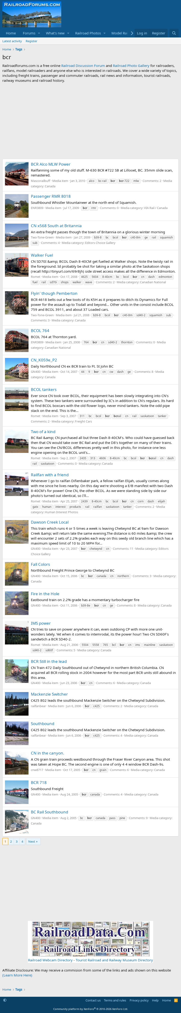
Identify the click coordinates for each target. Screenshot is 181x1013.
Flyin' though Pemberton (54, 293)
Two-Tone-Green (42, 237)
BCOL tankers (44, 389)
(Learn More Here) (17, 975)
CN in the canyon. (47, 753)
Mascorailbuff (40, 181)
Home (11, 33)
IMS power (41, 623)
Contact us (93, 1000)
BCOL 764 (40, 330)
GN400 (35, 371)
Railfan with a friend (50, 474)
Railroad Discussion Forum (83, 65)
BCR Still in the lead (49, 661)
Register (31, 41)
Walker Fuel (42, 255)
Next (31, 841)
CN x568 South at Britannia (56, 225)
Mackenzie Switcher (49, 694)
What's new (55, 33)
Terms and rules (115, 1000)
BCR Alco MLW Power (50, 164)
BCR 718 (39, 782)
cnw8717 (37, 770)
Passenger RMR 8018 (51, 196)
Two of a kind (43, 431)
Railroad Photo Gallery (131, 65)
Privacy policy (139, 1000)
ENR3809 (37, 208)
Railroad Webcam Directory (50, 960)
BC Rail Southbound (49, 812)
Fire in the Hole (45, 593)
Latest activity (12, 41)
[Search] (174, 33)
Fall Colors (40, 564)
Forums (29, 33)
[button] (39, 33)
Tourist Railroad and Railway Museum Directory (114, 960)
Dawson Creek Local (50, 522)
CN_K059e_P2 (44, 360)
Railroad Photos (88, 33)
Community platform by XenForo (90, 1009)
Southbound (42, 723)
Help (155, 1000)
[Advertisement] (90, 121)
